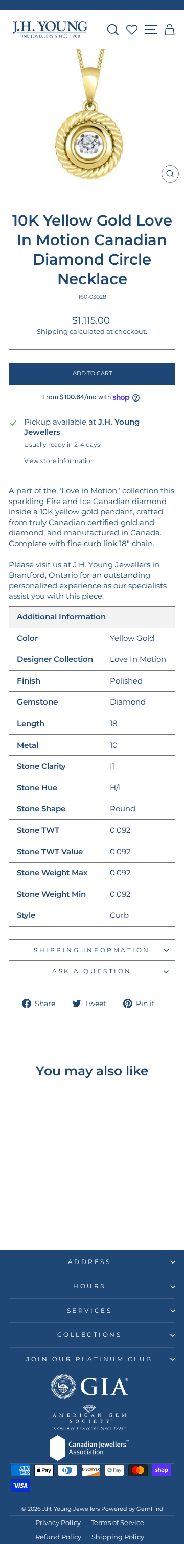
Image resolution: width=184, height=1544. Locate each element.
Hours (89, 1286)
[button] (169, 29)
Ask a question (91, 971)
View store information (59, 461)
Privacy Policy (58, 1523)
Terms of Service (117, 1523)
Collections (89, 1334)
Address (89, 1262)
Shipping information (92, 950)
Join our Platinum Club (89, 1359)
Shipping (52, 331)
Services (89, 1310)
